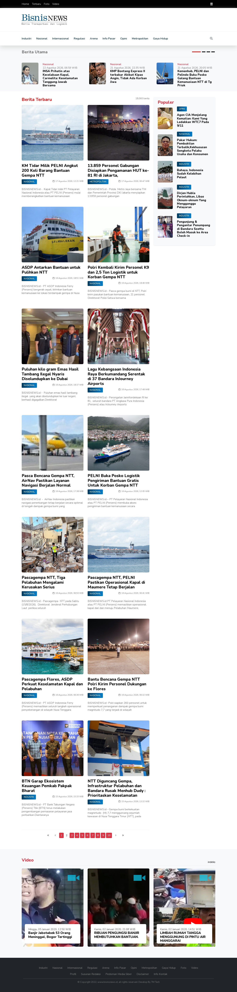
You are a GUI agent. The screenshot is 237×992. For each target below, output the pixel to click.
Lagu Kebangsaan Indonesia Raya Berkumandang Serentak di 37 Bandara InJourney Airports (116, 376)
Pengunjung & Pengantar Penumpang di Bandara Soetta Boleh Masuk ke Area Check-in (193, 229)
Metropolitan (140, 38)
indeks (211, 862)
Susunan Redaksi (91, 974)
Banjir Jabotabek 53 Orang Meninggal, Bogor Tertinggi (50, 935)
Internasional (60, 38)
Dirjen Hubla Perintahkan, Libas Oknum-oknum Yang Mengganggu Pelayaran (191, 200)
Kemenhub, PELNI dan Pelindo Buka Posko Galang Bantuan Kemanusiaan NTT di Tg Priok (194, 78)
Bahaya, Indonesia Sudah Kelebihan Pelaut (190, 173)
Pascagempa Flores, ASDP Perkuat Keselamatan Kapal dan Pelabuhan (52, 684)
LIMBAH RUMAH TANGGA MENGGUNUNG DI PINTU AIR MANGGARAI (183, 937)
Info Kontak (160, 974)
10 (109, 835)
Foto (47, 4)
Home (26, 4)
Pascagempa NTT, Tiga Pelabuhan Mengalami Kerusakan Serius (43, 582)
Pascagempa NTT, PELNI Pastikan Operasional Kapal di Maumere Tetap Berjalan (116, 582)
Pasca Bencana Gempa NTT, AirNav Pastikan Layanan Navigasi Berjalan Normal (48, 480)
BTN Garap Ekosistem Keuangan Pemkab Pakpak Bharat (47, 785)
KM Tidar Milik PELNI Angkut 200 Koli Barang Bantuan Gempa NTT (50, 170)
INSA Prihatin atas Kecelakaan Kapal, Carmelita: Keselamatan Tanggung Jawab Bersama (60, 78)
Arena (94, 38)
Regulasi (79, 38)
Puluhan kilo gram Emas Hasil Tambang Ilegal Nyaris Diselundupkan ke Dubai (50, 374)
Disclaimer (143, 974)
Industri (26, 38)
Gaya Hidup (160, 38)
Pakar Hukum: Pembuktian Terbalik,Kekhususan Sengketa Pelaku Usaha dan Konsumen (192, 147)
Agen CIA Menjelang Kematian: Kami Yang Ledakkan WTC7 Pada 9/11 (193, 120)
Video (55, 4)
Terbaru (37, 4)
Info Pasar (109, 38)
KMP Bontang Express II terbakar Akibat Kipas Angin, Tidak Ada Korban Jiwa (128, 76)
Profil (73, 974)
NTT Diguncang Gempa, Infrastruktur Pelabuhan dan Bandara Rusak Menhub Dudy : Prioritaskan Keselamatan (117, 788)
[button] (196, 51)
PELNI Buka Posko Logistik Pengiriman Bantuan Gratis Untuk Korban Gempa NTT (114, 480)
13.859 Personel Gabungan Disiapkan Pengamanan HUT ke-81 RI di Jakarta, (118, 170)
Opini (123, 38)
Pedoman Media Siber (118, 974)
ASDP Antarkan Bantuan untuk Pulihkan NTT (51, 270)
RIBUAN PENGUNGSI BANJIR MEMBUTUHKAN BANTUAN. (116, 935)
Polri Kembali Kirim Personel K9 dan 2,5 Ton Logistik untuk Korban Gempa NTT (118, 272)
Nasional (41, 38)
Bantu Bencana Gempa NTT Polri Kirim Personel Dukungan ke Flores (117, 684)
